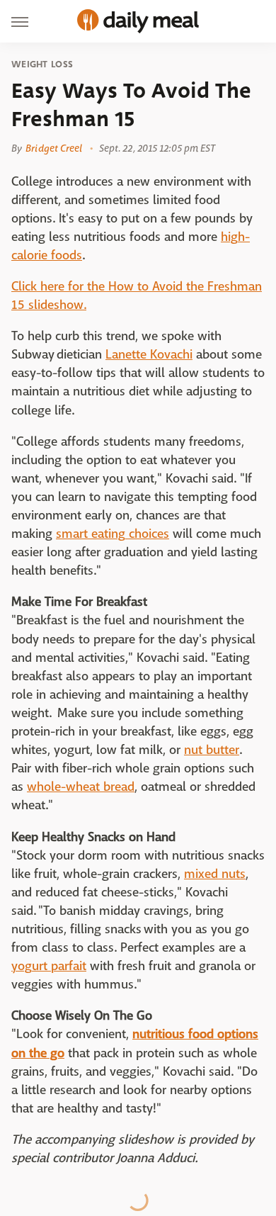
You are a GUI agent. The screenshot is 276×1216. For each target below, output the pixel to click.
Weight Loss (42, 64)
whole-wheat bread (80, 787)
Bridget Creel (53, 148)
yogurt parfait (48, 966)
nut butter (211, 750)
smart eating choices (112, 534)
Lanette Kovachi (148, 355)
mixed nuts (215, 874)
